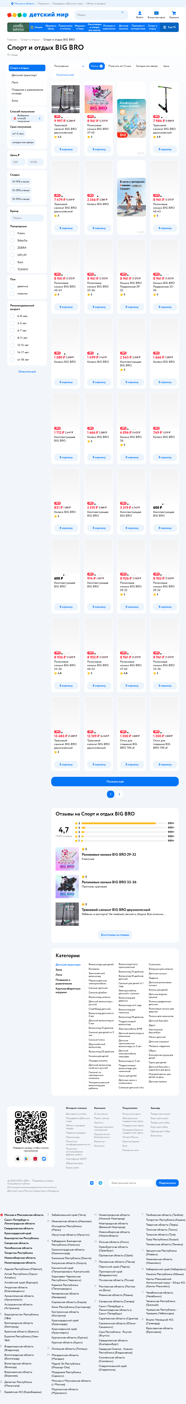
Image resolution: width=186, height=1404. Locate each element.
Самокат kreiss (97, 1039)
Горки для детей (157, 1062)
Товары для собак (160, 1122)
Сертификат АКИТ (76, 1158)
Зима (15, 100)
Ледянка (153, 978)
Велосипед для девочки (127, 999)
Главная (12, 39)
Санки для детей (128, 1075)
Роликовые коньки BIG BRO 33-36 (109, 882)
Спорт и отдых (30, 39)
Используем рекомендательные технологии (31, 1187)
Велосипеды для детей (101, 964)
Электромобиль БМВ (130, 1028)
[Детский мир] (37, 15)
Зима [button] (59, 970)
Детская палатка (158, 1081)
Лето (15, 82)
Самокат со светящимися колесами (96, 1075)
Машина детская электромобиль (98, 982)
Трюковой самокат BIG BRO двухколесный (116, 909)
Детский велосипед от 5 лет (101, 1022)
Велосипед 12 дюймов (101, 1028)
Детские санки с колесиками (128, 1082)
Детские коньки (158, 973)
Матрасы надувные (159, 1046)
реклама (141, 153)
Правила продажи (76, 1132)
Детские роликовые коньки (160, 984)
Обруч (152, 1050)
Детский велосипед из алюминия (131, 1035)
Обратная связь (74, 1163)
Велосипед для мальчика (127, 1011)
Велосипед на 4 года (130, 1005)
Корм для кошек (159, 1118)
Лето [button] (59, 975)
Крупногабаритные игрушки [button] (68, 990)
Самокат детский (98, 988)
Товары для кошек (160, 1113)
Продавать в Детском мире (78, 1120)
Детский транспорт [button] (68, 964)
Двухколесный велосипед (97, 1046)
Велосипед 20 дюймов (101, 1051)
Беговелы (94, 969)
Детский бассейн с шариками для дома (159, 1068)
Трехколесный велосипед (97, 975)
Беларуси (53, 1190)
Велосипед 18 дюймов (131, 1017)
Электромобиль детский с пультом (129, 992)
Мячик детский (157, 1037)
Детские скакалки (159, 1041)
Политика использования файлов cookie (74, 1151)
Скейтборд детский (100, 1009)
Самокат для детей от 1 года (131, 985)
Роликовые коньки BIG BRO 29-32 (109, 854)
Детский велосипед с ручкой (101, 1003)
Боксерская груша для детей (161, 1056)
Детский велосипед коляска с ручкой (100, 1066)
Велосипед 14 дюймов (131, 971)
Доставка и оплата (76, 1113)
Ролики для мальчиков (161, 1016)
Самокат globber (98, 992)
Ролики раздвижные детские (160, 1003)
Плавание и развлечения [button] (64, 981)
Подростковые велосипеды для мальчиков (127, 1068)
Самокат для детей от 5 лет (101, 1034)
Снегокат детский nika (131, 1087)
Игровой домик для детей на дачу (160, 1076)
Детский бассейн (158, 1020)
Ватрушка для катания (161, 969)
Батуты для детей (158, 989)
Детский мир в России (20, 1190)
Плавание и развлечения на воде (27, 91)
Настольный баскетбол (156, 1031)
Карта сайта (72, 1167)
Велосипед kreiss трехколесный (128, 966)
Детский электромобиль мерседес (127, 1053)
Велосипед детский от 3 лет (101, 1015)
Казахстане (39, 1190)
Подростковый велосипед (127, 1023)
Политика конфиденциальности (78, 1143)
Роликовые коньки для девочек (161, 1010)
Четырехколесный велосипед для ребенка (99, 1085)
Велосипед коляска (99, 997)
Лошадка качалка (98, 1060)
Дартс (152, 1025)
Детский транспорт (24, 75)
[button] (169, 27)
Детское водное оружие (158, 996)
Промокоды (73, 1137)
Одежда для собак (160, 1131)
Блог (125, 1145)
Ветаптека (156, 1135)
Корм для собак (159, 1126)
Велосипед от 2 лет (129, 1061)
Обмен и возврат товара (75, 1127)
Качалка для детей (98, 1056)
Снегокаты (155, 964)
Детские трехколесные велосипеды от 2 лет (130, 1043)
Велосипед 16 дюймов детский (131, 977)
